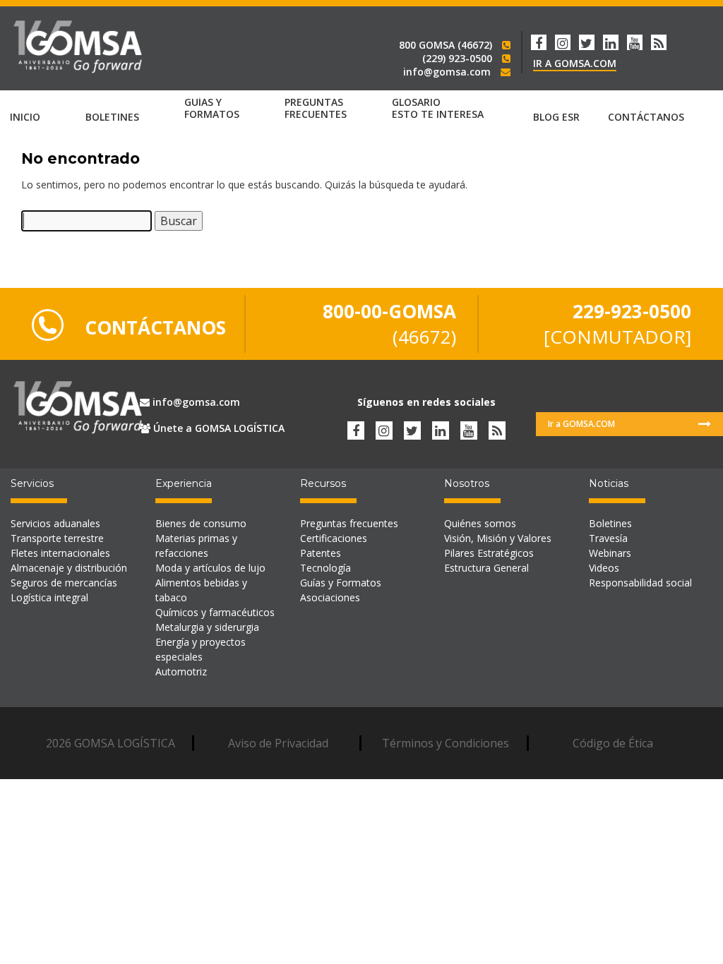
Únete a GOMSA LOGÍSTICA (217, 428)
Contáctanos (646, 116)
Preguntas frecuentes (349, 523)
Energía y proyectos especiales (200, 649)
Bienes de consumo (200, 523)
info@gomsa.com (195, 402)
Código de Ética (613, 743)
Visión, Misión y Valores (497, 538)
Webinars (610, 553)
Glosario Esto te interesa (438, 108)
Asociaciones (330, 597)
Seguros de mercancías (64, 582)
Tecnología (325, 567)
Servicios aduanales (55, 523)
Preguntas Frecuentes (316, 108)
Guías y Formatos (211, 108)
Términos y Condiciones (445, 743)
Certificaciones (333, 538)
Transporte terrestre (57, 538)
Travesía (608, 538)
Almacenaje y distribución (69, 567)
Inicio (25, 116)
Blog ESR (556, 116)
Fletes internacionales (60, 553)
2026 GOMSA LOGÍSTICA (110, 743)
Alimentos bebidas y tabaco (201, 590)
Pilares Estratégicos (489, 553)
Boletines (610, 523)
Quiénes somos (480, 523)
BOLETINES (112, 116)
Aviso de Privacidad (278, 743)
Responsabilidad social (640, 582)
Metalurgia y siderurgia (207, 627)
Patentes (320, 553)
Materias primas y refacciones (196, 545)
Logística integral (49, 597)
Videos (604, 567)
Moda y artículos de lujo (210, 567)
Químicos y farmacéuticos (215, 612)
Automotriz (181, 671)
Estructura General (486, 567)
